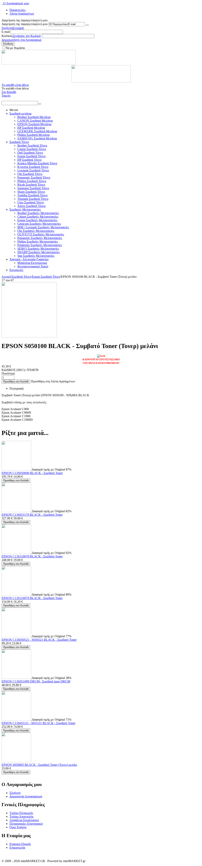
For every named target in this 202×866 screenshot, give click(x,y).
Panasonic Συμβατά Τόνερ (33, 177)
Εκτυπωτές (16, 270)
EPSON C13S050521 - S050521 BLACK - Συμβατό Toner (39, 639)
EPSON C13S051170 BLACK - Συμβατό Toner (32, 514)
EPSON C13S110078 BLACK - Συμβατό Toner (32, 556)
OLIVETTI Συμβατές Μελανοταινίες (40, 234)
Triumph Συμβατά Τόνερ (32, 198)
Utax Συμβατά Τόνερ (30, 202)
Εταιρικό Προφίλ (20, 844)
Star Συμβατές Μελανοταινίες (35, 255)
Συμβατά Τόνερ (19, 142)
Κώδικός (7, 36)
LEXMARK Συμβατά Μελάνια (37, 131)
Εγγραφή (18, 28)
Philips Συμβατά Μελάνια (33, 134)
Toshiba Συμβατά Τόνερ (32, 195)
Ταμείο (6, 95)
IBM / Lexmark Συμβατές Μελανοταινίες (43, 227)
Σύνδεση (7, 28)
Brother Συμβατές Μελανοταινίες (38, 213)
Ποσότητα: (8, 373)
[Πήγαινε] (87, 25)
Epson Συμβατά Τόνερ (31, 156)
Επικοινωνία (17, 847)
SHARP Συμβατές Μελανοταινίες (38, 252)
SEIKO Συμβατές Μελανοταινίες (38, 248)
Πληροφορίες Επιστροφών (26, 823)
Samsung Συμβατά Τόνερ (33, 188)
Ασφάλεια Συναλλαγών (24, 820)
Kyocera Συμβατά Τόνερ (32, 166)
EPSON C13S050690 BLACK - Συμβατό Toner (32, 473)
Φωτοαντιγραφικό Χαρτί (32, 266)
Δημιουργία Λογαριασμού (25, 796)
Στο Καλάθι (9, 92)
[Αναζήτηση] (39, 103)
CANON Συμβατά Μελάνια (35, 120)
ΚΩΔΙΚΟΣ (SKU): (14, 370)
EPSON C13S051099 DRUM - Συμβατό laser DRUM (36, 681)
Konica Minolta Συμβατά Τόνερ (37, 163)
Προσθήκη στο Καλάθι (16, 381)
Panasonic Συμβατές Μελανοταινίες (39, 238)
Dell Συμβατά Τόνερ (30, 152)
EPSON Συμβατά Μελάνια (34, 124)
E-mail (6, 31)
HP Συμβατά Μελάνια (31, 127)
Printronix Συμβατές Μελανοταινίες (39, 245)
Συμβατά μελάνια (20, 113)
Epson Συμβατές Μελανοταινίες (37, 220)
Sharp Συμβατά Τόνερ (31, 191)
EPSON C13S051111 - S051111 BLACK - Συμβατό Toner (38, 723)
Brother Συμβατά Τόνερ (32, 145)
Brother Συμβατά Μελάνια (33, 117)
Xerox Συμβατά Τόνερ (31, 206)
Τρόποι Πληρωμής (21, 813)
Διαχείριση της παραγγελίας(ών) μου (25, 24)
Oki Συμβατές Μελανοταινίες (35, 231)
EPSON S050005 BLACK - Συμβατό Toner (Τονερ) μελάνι (39, 764)
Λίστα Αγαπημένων (21, 13)
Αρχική (6, 276)
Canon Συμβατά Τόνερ (31, 149)
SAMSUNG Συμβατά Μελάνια (37, 138)
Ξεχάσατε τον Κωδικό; (27, 36)
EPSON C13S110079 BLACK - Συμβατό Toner (32, 598)
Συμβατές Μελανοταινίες (25, 209)
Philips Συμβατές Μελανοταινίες (37, 241)
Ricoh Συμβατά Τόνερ (31, 184)
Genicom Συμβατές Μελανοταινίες (39, 223)
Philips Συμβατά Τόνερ (31, 181)
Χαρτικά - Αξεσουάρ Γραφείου (29, 259)
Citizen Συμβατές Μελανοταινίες (37, 216)
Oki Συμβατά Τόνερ (29, 174)
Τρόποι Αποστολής (21, 816)
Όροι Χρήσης (18, 827)
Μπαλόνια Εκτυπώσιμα (32, 263)
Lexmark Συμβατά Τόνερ (33, 170)
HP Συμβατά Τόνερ (29, 159)
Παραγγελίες (17, 10)
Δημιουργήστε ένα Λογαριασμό (21, 39)
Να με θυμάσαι (15, 48)
